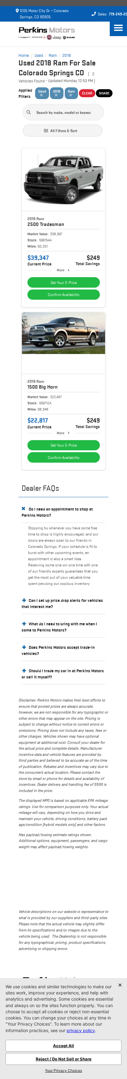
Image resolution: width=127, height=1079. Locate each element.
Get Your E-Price (64, 282)
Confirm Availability (64, 294)
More (60, 270)
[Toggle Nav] (118, 27)
